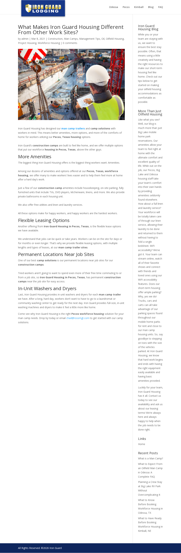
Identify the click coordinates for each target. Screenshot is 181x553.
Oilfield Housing (115, 38)
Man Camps (71, 38)
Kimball (139, 7)
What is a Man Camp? (150, 458)
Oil (102, 38)
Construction (55, 38)
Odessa (113, 7)
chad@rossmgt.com (77, 318)
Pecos (126, 7)
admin (24, 38)
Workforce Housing (49, 43)
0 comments (70, 43)
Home (141, 444)
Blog (151, 7)
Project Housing (27, 43)
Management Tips (89, 38)
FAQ (160, 7)
